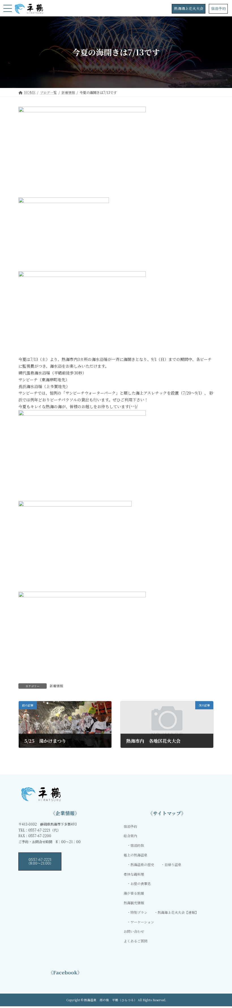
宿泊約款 (137, 845)
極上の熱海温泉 (135, 854)
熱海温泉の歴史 (142, 864)
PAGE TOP (221, 972)
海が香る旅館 (134, 893)
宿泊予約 (218, 8)
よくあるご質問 (135, 940)
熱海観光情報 (134, 902)
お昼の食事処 (140, 883)
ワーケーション (142, 921)
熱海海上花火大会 (188, 8)
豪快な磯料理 (134, 873)
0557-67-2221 (40, 861)
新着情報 (56, 685)
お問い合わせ (134, 931)
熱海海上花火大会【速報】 (178, 912)
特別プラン (138, 912)
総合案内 (130, 835)
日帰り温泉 (172, 864)
